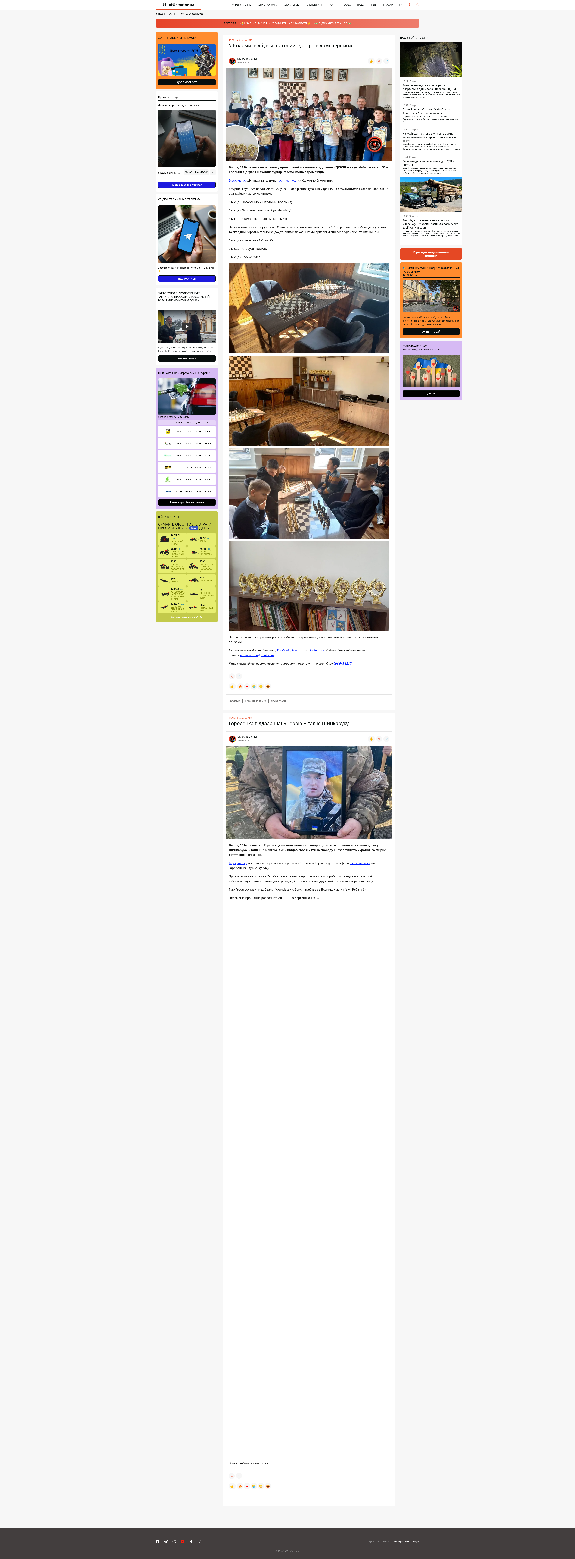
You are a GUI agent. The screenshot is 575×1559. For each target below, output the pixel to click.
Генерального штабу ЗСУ (192, 617)
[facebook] (157, 1541)
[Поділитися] (379, 61)
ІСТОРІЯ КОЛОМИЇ (267, 4)
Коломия (234, 701)
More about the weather (187, 184)
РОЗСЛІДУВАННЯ (314, 4)
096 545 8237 (342, 663)
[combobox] (200, 172)
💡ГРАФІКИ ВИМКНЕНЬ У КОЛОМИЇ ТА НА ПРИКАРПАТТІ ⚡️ (275, 23)
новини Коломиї (255, 701)
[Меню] (206, 5)
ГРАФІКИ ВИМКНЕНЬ (240, 4)
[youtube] (182, 1541)
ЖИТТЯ (333, 4)
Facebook (283, 650)
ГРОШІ (360, 4)
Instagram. (317, 650)
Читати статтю (186, 358)
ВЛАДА (347, 4)
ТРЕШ (374, 4)
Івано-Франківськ (401, 1541)
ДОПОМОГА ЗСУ (187, 82)
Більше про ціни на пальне (187, 502)
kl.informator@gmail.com (257, 655)
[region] (187, 181)
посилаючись (287, 180)
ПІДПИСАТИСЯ (187, 278)
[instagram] (199, 1541)
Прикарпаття (278, 701)
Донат (431, 393)
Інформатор (238, 180)
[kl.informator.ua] (178, 5)
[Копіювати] (386, 61)
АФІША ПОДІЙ (431, 331)
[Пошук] (417, 5)
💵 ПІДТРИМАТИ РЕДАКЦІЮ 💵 (333, 23)
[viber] (174, 1541)
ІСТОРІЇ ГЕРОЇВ (291, 4)
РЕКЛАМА (388, 4)
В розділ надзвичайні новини (431, 254)
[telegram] (166, 1541)
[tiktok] (191, 1541)
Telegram (298, 650)
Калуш (416, 1541)
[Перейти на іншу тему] (409, 5)
